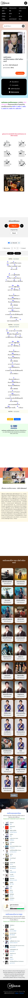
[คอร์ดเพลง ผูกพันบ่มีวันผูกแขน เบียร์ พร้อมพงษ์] (7, 611)
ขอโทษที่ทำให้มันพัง (7, 638)
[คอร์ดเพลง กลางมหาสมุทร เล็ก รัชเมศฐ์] (7, 934)
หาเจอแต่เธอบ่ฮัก (20, 638)
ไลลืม (20, 751)
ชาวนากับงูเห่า (13, 858)
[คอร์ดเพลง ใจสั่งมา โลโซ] (7, 835)
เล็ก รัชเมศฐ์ (12, 934)
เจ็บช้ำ (11, 957)
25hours (12, 899)
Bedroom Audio (13, 880)
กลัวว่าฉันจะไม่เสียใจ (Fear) (15, 846)
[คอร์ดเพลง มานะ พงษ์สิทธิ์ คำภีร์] (7, 871)
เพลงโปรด (21, 73)
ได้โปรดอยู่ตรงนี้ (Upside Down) (17, 945)
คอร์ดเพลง (4, 8)
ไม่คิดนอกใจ (12, 826)
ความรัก (11, 874)
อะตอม (11, 955)
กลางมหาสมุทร (13, 933)
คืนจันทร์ (11, 822)
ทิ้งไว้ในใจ (12, 894)
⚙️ (19, 243)
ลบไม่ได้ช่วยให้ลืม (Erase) (15, 850)
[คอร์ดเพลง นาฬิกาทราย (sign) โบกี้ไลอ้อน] (7, 839)
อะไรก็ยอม (12, 842)
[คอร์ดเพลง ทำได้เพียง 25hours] (7, 899)
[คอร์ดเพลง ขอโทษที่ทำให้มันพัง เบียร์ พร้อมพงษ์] (7, 630)
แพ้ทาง (11, 890)
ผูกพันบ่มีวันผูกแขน (7, 619)
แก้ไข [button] (11, 419)
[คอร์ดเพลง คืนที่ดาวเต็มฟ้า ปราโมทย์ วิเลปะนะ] (7, 831)
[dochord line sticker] (14, 906)
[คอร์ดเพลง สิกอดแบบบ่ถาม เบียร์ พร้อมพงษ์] (21, 724)
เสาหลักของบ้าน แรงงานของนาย (7, 751)
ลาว (10, 16)
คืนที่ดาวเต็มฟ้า (13, 830)
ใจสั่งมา (11, 834)
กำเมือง (3, 16)
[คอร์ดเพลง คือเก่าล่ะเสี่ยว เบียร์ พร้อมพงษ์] (21, 668)
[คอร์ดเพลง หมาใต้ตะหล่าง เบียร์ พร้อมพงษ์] (21, 781)
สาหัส (11, 886)
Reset (14, 233)
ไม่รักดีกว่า (12, 925)
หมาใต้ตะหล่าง (20, 788)
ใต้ (19, 13)
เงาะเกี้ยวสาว (7, 732)
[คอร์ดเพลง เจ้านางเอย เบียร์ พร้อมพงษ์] (7, 593)
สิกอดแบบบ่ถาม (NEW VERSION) (7, 657)
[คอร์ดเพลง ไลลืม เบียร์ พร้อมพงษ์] (21, 743)
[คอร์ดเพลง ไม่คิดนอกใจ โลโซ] (7, 827)
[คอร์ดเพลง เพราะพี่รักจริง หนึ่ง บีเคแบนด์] (7, 867)
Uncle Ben (12, 951)
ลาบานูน (11, 892)
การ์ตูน (3, 19)
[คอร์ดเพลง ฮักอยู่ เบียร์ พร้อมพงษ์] (7, 762)
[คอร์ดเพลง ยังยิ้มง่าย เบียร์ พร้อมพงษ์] (21, 649)
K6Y (11, 938)
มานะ (11, 870)
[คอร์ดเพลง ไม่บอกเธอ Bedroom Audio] (7, 879)
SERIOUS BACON (13, 942)
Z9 (10, 927)
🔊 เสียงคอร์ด (14, 243)
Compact (23, 248)
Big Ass (11, 896)
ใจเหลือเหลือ (12, 862)
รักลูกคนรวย (21, 694)
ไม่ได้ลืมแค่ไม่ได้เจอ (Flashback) (17, 961)
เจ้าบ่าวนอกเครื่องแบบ (20, 713)
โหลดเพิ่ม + (14, 795)
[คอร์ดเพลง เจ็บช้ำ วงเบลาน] (7, 958)
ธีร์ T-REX (12, 884)
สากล (20, 10)
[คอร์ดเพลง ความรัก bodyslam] (7, 875)
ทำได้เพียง (12, 898)
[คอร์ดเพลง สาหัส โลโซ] (7, 887)
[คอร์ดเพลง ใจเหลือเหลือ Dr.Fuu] (7, 863)
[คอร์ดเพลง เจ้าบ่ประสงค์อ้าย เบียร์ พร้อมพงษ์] (21, 593)
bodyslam (12, 876)
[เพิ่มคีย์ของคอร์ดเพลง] (21, 226)
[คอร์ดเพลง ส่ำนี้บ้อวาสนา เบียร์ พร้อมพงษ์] (7, 705)
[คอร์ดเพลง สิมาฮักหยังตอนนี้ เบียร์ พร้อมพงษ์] (7, 781)
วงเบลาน (11, 959)
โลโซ (11, 824)
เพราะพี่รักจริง (13, 866)
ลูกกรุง (20, 16)
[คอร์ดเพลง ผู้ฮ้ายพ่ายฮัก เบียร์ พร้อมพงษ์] (21, 611)
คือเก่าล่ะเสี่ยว (20, 675)
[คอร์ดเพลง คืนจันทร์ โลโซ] (7, 823)
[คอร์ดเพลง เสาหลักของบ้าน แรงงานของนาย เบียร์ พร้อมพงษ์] (7, 743)
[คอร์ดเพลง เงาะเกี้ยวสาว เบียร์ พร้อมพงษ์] (7, 724)
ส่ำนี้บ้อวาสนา (7, 713)
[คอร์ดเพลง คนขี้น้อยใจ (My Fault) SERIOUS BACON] (7, 942)
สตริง (3, 10)
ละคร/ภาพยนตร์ (12, 19)
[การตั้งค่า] (25, 3)
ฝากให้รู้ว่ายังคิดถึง (20, 769)
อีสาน (20, 19)
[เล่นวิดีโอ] (14, 477)
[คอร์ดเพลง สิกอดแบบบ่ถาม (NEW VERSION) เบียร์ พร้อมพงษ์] (7, 649)
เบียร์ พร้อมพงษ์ (13, 65)
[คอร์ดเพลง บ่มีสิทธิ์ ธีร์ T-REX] (7, 883)
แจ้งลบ (16, 993)
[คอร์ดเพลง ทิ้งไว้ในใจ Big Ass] (7, 895)
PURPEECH (12, 848)
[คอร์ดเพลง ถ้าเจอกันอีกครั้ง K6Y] (7, 938)
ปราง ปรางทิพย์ (13, 930)
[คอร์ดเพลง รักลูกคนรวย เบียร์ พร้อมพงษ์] (21, 687)
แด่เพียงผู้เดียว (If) (14, 949)
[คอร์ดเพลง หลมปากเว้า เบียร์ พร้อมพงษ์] (7, 668)
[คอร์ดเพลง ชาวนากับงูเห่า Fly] (7, 859)
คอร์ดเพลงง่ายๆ (12, 8)
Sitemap (22, 993)
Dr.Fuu (11, 864)
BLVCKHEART (13, 947)
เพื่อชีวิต (4, 13)
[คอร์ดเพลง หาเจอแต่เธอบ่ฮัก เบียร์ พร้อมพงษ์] (21, 630)
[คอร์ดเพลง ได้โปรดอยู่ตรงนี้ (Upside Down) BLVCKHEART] (7, 946)
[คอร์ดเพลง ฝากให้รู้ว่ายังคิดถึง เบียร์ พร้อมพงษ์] (21, 762)
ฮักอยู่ (7, 769)
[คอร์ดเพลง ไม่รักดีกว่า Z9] (7, 926)
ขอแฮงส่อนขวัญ (21, 581)
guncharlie (12, 963)
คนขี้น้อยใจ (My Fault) (15, 941)
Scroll (17, 253)
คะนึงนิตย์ (12, 929)
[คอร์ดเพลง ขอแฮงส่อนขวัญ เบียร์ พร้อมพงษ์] (21, 574)
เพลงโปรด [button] (18, 419)
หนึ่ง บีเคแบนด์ (13, 868)
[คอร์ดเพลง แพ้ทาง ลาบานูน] (7, 891)
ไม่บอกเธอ (12, 878)
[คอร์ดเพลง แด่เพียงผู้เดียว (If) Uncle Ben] (7, 950)
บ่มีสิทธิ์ (11, 882)
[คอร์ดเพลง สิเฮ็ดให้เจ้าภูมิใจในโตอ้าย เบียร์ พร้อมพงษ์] (7, 574)
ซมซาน (11, 854)
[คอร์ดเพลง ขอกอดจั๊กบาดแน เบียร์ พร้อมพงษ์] (7, 687)
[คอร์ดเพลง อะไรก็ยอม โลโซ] (7, 843)
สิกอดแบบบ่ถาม (21, 732)
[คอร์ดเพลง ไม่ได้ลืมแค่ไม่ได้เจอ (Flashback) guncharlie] (7, 962)
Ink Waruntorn (13, 852)
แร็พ (10, 10)
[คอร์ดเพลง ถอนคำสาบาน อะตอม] (7, 954)
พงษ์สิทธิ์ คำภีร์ (13, 872)
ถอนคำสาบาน (13, 953)
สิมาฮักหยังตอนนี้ (7, 788)
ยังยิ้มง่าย (20, 657)
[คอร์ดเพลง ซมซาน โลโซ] (7, 855)
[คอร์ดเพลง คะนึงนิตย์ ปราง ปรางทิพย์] (7, 930)
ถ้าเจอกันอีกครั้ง (13, 937)
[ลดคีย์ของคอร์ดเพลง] (6, 226)
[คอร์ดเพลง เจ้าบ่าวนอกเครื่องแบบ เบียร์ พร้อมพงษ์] (21, 705)
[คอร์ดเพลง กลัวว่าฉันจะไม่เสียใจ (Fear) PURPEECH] (7, 847)
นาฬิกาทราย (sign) (14, 838)
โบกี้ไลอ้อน (12, 840)
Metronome (6, 248)
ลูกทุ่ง (10, 13)
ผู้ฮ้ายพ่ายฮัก (20, 619)
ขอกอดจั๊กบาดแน (7, 694)
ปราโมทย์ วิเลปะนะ (13, 832)
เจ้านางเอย (7, 600)
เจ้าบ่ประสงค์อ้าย (21, 600)
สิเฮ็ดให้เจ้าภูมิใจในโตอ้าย (7, 582)
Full (10, 253)
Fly (10, 859)
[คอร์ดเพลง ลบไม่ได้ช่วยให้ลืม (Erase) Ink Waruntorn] (7, 851)
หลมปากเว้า (7, 675)
